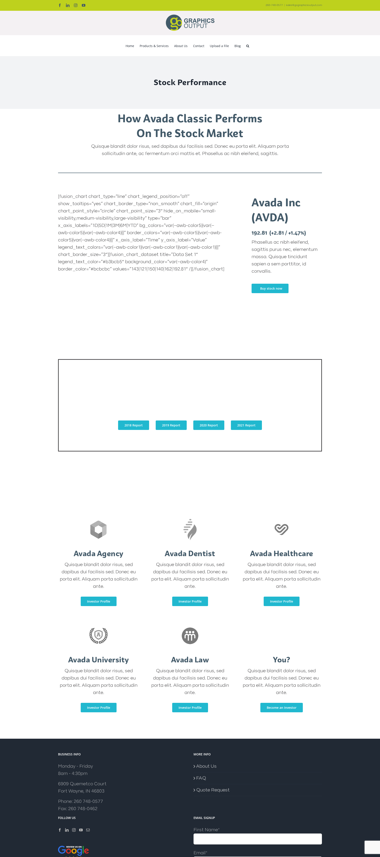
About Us (206, 766)
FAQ (201, 778)
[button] (247, 45)
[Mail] (88, 830)
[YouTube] (81, 830)
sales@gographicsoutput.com (304, 5)
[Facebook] (60, 830)
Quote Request (213, 790)
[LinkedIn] (67, 830)
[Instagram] (74, 830)
